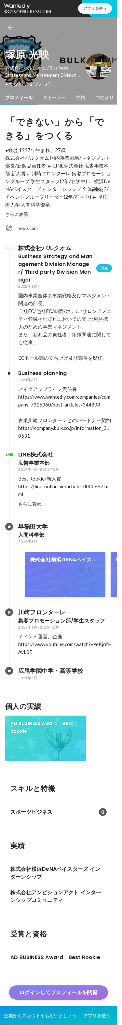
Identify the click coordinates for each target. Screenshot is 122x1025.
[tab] (19, 97)
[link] (65, 574)
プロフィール (19, 97)
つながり (105, 97)
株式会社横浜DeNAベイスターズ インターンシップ (63, 560)
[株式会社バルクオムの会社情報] (9, 248)
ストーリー (54, 97)
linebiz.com (27, 228)
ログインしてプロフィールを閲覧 (59, 992)
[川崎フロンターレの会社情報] (9, 612)
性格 (80, 97)
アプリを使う (95, 8)
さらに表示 (16, 214)
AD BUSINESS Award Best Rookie (41, 727)
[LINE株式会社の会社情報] (9, 454)
